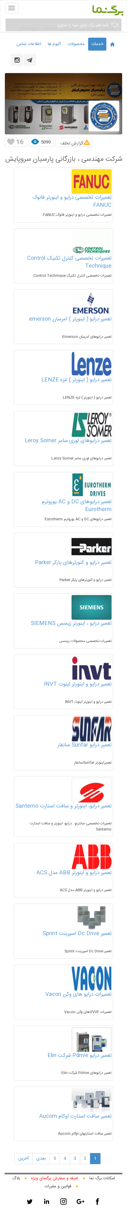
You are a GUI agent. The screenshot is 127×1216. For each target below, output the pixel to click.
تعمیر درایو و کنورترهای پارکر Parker (73, 562)
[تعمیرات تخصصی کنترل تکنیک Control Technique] (92, 250)
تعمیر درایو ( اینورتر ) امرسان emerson (70, 319)
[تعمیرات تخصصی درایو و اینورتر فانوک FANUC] (92, 181)
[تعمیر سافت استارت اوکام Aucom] (92, 1100)
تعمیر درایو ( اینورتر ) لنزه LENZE (76, 380)
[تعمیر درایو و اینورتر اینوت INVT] (92, 668)
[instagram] (17, 60)
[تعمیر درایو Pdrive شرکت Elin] (92, 1043)
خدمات (97, 44)
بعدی (41, 1158)
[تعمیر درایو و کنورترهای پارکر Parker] (92, 546)
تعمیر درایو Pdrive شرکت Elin (79, 1055)
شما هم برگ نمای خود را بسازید (83, 25)
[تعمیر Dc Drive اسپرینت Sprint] (92, 917)
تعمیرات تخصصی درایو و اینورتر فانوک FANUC (72, 201)
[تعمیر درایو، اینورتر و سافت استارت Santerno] (92, 800)
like (10, 142)
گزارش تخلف (71, 143)
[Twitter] (29, 1201)
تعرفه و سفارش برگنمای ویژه (54, 1178)
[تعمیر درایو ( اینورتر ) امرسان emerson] (92, 303)
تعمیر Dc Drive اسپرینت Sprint (77, 933)
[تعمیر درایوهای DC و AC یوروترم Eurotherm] (92, 485)
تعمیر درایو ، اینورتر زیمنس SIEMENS (71, 623)
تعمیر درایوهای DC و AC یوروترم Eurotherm (77, 506)
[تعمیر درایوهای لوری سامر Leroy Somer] (92, 424)
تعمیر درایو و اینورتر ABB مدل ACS (74, 872)
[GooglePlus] (80, 1201)
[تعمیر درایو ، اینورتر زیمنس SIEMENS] (92, 607)
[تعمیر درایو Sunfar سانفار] (92, 729)
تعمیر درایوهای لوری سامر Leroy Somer (68, 440)
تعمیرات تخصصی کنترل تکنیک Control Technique (69, 262)
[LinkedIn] (46, 1201)
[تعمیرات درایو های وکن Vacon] (92, 978)
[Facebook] (97, 1201)
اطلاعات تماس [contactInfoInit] (29, 44)
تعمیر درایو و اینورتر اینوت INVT (78, 684)
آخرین (23, 1158)
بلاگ (16, 1178)
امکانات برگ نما (102, 1178)
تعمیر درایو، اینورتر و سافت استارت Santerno (63, 806)
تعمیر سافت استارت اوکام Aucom (75, 1116)
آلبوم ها (54, 44)
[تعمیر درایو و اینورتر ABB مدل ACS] (92, 856)
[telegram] (30, 60)
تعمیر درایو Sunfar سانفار (85, 745)
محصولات (76, 44)
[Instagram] (63, 1201)
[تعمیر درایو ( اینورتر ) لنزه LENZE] (92, 364)
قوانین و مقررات (58, 1186)
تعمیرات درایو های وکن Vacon (78, 994)
